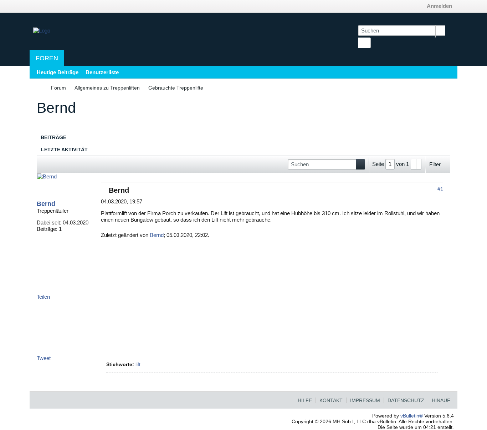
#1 (440, 189)
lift (137, 364)
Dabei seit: (49, 222)
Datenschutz (406, 400)
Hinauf (441, 400)
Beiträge (53, 137)
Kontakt (331, 400)
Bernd (46, 203)
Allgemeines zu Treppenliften (107, 88)
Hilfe (305, 400)
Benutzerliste (102, 72)
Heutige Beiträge (57, 72)
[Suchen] (364, 42)
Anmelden (439, 6)
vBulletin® (411, 416)
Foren (47, 58)
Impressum (365, 400)
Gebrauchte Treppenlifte (175, 88)
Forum (58, 88)
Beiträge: (47, 229)
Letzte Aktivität (64, 149)
